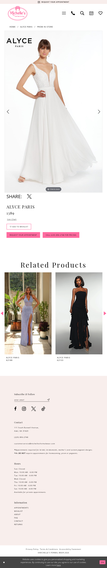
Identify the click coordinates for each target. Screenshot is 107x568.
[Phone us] (73, 13)
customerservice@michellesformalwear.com (34, 444)
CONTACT (18, 521)
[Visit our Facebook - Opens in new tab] (15, 409)
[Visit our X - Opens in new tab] (33, 408)
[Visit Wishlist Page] (100, 13)
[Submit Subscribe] (48, 400)
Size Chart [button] (12, 219)
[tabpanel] (53, 111)
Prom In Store (45, 27)
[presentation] (28, 313)
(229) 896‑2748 (21, 437)
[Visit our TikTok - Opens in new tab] (43, 408)
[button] (64, 13)
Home (13, 27)
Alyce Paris (26, 27)
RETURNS (18, 524)
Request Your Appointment (23, 235)
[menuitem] (64, 13)
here (59, 565)
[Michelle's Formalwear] (17, 13)
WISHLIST (18, 511)
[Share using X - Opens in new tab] (29, 196)
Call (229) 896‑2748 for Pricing (61, 235)
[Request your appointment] (91, 13)
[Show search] (82, 13)
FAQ (16, 518)
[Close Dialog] (4, 562)
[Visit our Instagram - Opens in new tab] (24, 408)
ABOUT (17, 514)
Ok (102, 562)
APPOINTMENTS (21, 508)
